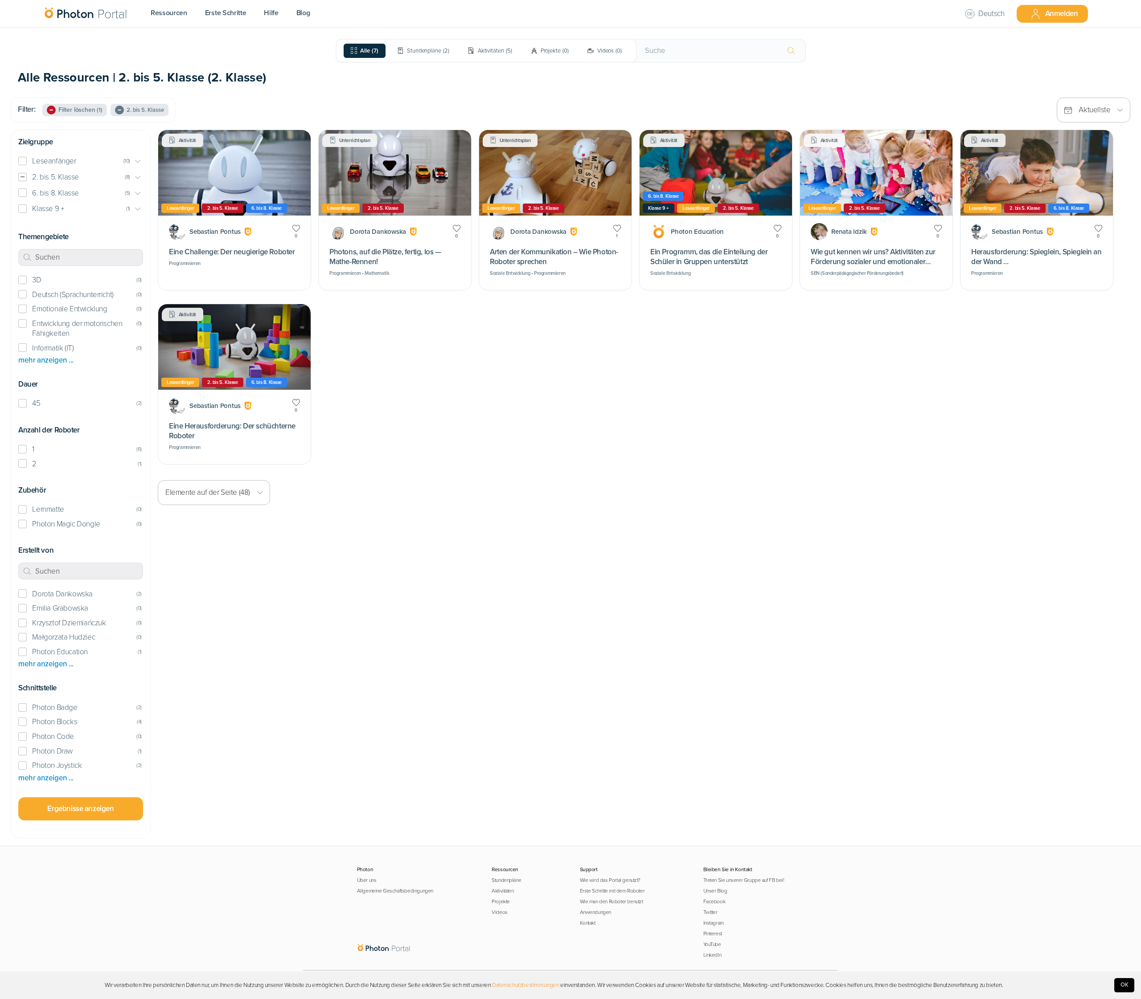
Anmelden (1061, 13)
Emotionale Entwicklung (69, 309)
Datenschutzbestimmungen (525, 985)
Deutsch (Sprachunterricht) (72, 294)
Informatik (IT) (53, 348)
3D (36, 280)
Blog (303, 12)
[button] (80, 161)
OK (1124, 984)
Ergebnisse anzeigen (80, 808)
